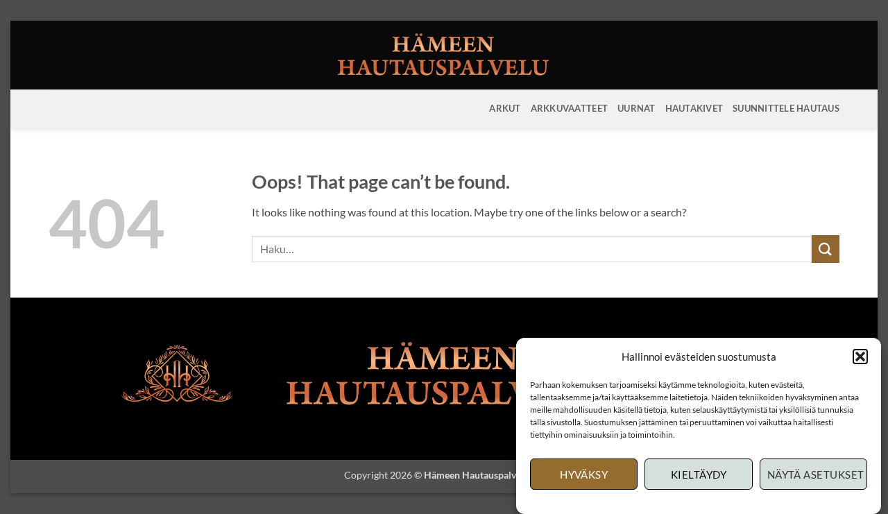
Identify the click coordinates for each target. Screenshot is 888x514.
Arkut (504, 108)
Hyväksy (584, 474)
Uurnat (636, 108)
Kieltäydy (698, 474)
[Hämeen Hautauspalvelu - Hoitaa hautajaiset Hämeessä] (444, 55)
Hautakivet (694, 108)
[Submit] (825, 248)
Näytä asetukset (815, 474)
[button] (860, 356)
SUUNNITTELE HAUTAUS (786, 108)
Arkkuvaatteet (569, 108)
